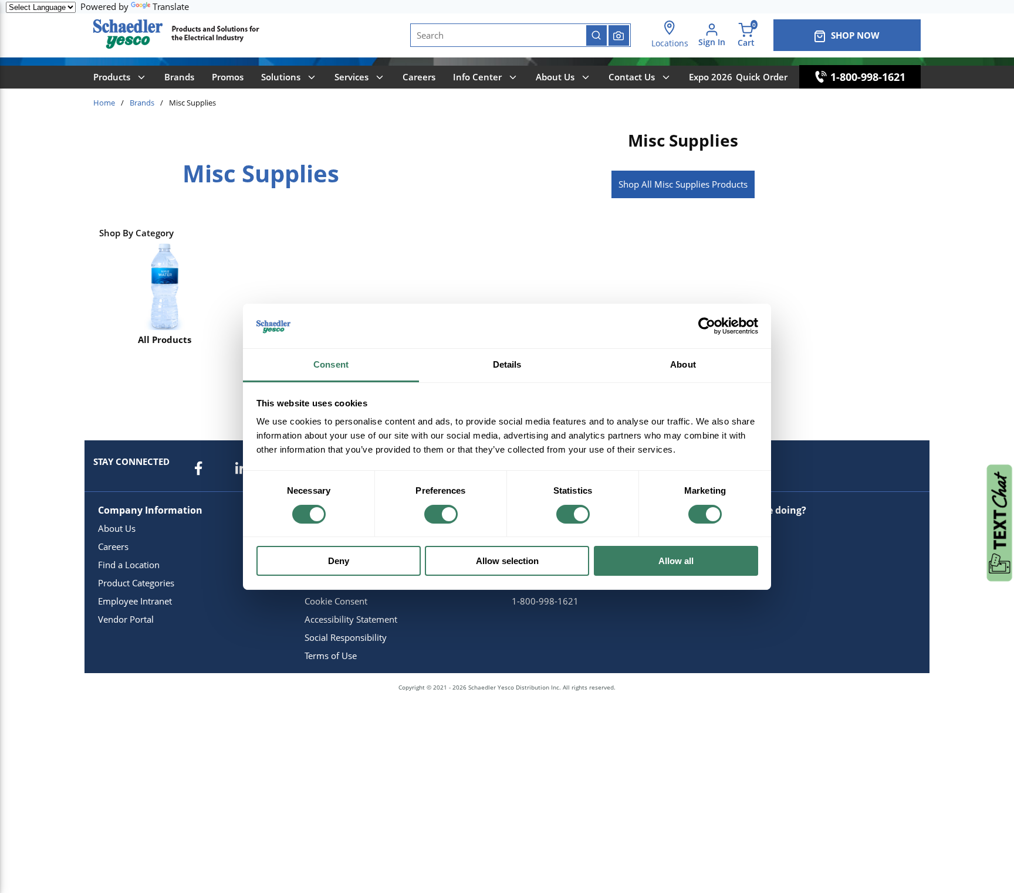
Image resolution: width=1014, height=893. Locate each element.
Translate (171, 6)
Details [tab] (507, 364)
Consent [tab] (331, 364)
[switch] (441, 514)
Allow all (676, 561)
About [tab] (683, 364)
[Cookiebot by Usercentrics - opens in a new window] (706, 326)
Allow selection (507, 561)
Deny (338, 561)
